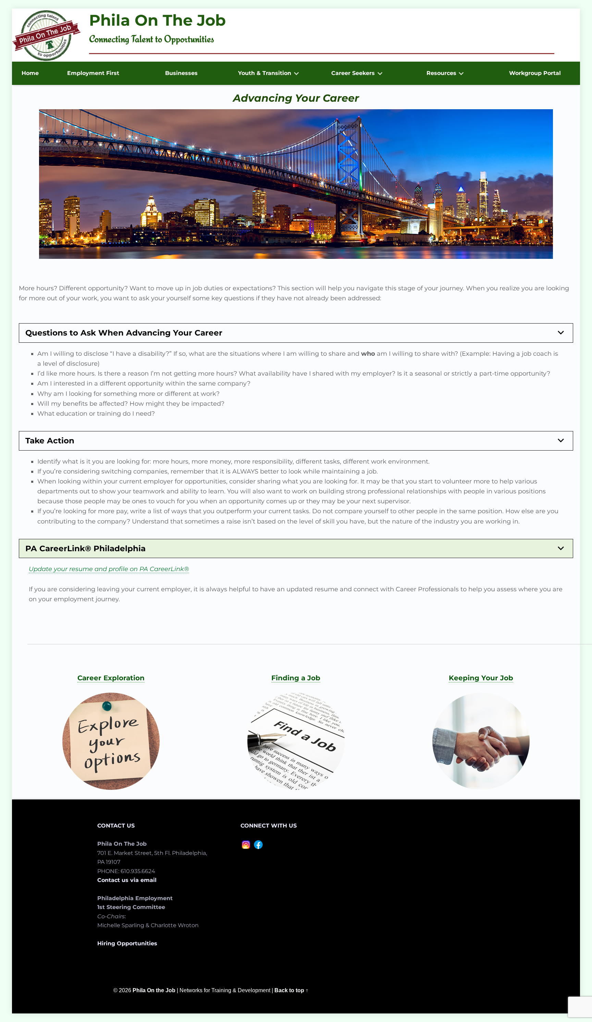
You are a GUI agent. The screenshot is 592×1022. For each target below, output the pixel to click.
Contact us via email (127, 879)
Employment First (93, 73)
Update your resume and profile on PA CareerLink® (109, 569)
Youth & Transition (264, 73)
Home (30, 73)
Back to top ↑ (291, 990)
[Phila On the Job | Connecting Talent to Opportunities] (46, 35)
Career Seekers (353, 73)
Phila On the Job (154, 990)
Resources (441, 73)
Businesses (181, 73)
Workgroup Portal (535, 73)
